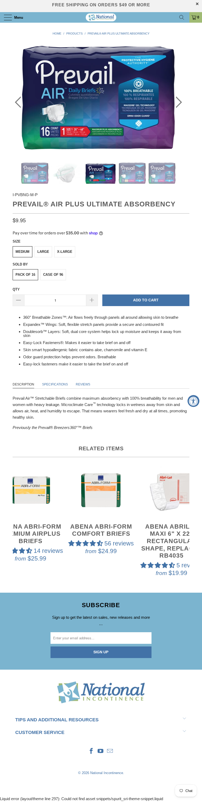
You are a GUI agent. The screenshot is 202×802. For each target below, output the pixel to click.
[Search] (183, 17)
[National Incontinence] (101, 17)
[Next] (177, 102)
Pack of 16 (25, 275)
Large (43, 252)
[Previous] (19, 102)
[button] (85, 543)
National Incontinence (106, 773)
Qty (16, 289)
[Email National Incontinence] (110, 751)
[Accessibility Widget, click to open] (193, 401)
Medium (22, 252)
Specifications (55, 384)
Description (23, 384)
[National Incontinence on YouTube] (101, 751)
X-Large (64, 252)
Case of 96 (53, 275)
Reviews (83, 384)
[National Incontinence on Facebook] (91, 751)
